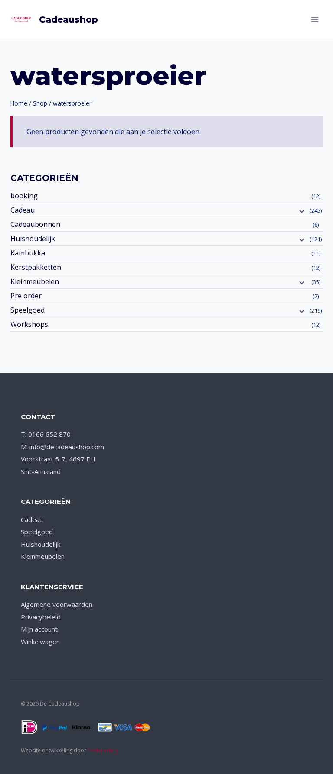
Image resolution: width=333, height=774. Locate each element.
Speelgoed (27, 310)
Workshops (29, 324)
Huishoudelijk (32, 238)
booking (24, 195)
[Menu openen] (315, 19)
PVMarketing (103, 750)
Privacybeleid (41, 617)
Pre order (26, 295)
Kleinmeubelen (34, 281)
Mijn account (39, 629)
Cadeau (22, 210)
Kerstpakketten (35, 267)
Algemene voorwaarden (56, 604)
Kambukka (27, 253)
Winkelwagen (40, 641)
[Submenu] (301, 211)
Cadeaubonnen (35, 224)
